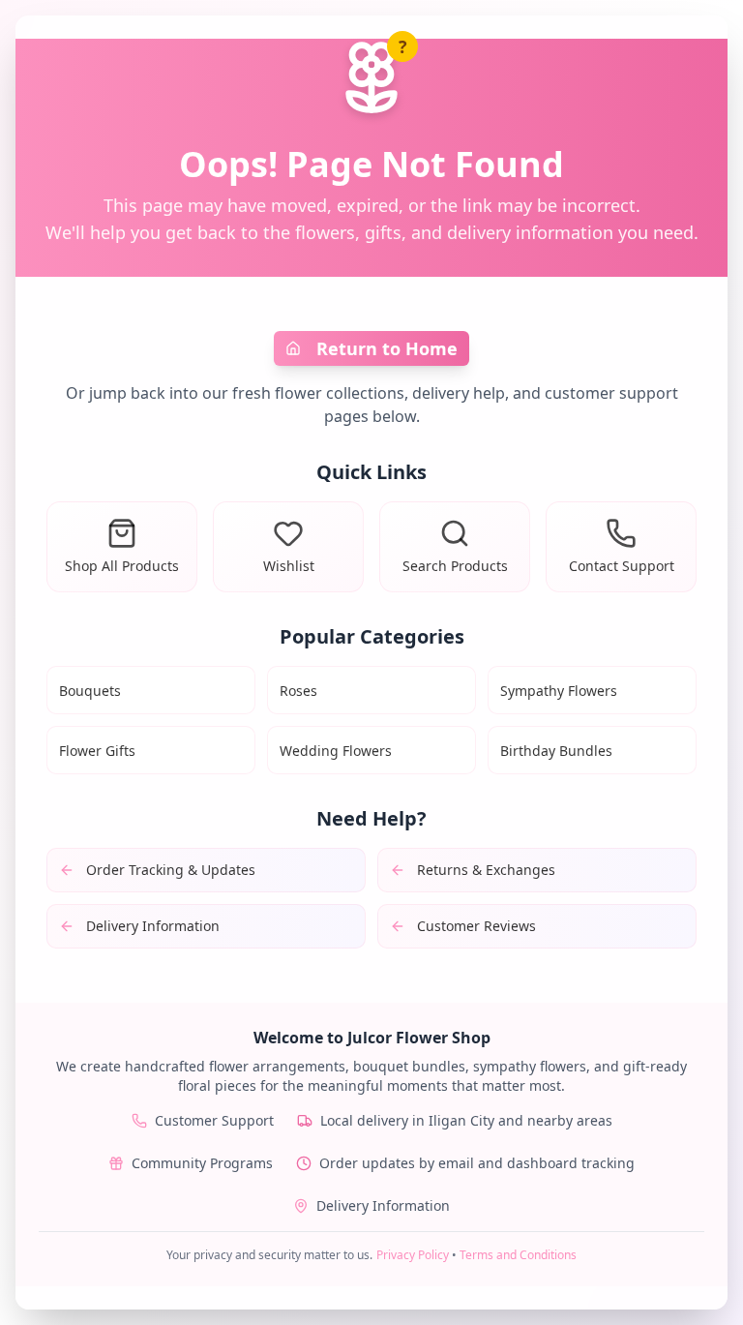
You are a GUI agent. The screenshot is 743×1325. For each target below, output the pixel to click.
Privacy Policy (412, 1255)
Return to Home (387, 348)
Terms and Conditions (518, 1255)
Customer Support (214, 1120)
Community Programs (202, 1163)
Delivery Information (383, 1205)
